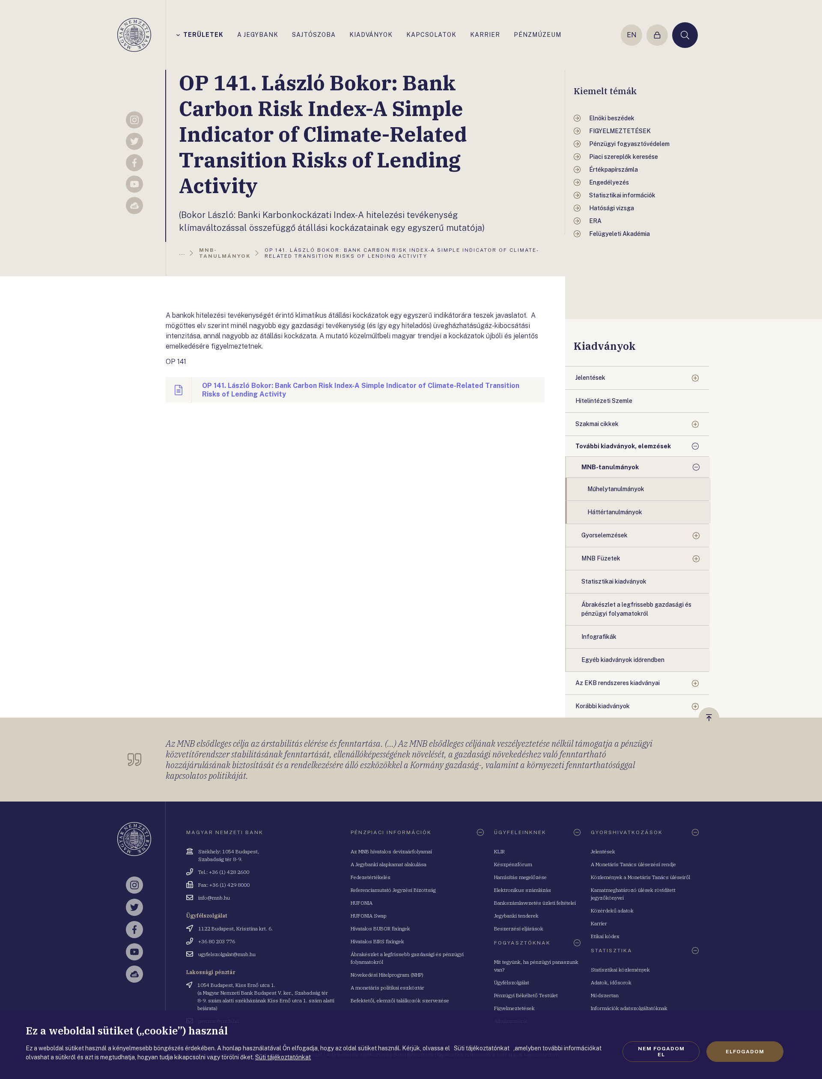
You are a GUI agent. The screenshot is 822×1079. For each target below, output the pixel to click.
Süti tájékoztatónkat (283, 1057)
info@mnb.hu (214, 897)
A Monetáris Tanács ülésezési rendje (633, 864)
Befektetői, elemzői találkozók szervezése (400, 1000)
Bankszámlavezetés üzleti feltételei (535, 903)
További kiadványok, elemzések (623, 446)
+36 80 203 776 (216, 941)
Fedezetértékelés (370, 877)
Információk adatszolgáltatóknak (629, 1008)
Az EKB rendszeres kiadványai (617, 683)
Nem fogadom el (661, 1052)
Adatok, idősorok (611, 982)
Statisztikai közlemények (620, 969)
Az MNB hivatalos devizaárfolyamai (391, 851)
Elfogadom (745, 1052)
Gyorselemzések (604, 535)
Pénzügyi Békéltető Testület (526, 995)
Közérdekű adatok (612, 910)
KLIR (499, 851)
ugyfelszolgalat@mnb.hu (227, 954)
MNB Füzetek (600, 558)
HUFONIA (361, 903)
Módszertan (605, 995)
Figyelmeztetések (514, 1008)
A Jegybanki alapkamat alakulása (388, 864)
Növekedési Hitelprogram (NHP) (387, 975)
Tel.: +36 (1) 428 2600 (223, 872)
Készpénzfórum (513, 864)
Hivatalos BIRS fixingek (377, 941)
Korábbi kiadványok (602, 706)
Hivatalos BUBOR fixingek (380, 928)
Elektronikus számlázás (522, 890)
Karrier (599, 923)
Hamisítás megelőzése (520, 877)
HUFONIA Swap (369, 915)
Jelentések (590, 377)
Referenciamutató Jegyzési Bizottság (393, 890)
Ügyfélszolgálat (511, 982)
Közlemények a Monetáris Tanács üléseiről (640, 877)
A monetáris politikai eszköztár (387, 987)
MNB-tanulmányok (610, 467)
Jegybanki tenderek (516, 915)
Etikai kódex (605, 936)
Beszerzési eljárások (518, 928)
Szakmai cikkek (597, 423)
